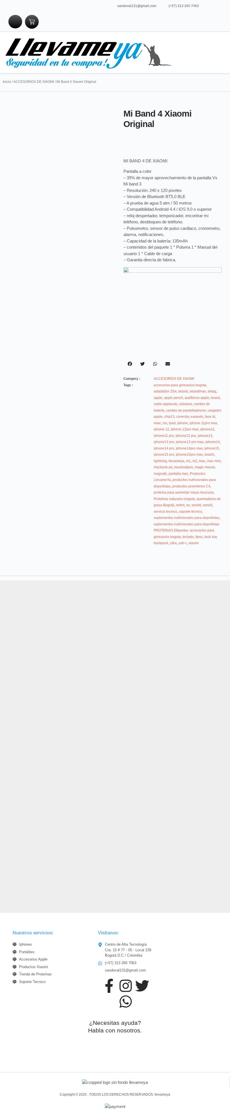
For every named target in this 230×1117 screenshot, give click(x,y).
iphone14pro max (189, 448)
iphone (182, 423)
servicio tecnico (165, 512)
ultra (173, 543)
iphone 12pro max (185, 429)
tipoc (199, 537)
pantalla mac (178, 474)
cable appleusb (165, 404)
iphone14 (212, 442)
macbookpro (183, 467)
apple (158, 398)
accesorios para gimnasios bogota (180, 385)
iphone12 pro (186, 436)
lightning (160, 461)
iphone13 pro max (190, 442)
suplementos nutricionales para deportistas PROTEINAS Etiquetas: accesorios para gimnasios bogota (186, 530)
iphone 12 (161, 429)
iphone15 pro (164, 455)
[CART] (32, 22)
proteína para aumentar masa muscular (183, 492)
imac (157, 423)
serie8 (196, 505)
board (215, 398)
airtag (212, 391)
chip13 (169, 417)
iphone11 (207, 429)
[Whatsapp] (126, 1002)
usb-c (182, 543)
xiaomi (193, 543)
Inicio (7, 82)
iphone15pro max (189, 455)
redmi (180, 505)
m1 (188, 461)
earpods (197, 417)
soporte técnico (190, 512)
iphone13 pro (164, 442)
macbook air (163, 467)
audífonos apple (197, 398)
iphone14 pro (164, 448)
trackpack (161, 543)
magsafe (160, 474)
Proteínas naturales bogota (174, 499)
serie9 (207, 505)
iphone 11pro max (203, 423)
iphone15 (211, 448)
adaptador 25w (165, 391)
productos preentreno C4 (191, 486)
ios (165, 423)
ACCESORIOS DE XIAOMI (33, 82)
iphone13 (205, 436)
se (188, 505)
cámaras (185, 404)
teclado (188, 537)
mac (202, 461)
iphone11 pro (164, 436)
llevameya (176, 461)
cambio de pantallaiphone (186, 410)
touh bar (210, 537)
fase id (210, 417)
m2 (194, 461)
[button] (181, 52)
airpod (183, 391)
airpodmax (198, 391)
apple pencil (173, 398)
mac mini (214, 461)
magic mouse (205, 467)
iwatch (209, 455)
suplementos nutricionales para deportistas (186, 518)
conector (182, 417)
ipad (172, 423)
